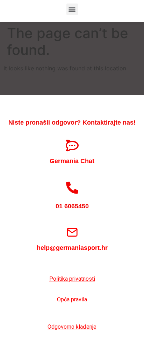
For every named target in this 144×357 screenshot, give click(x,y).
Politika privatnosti (72, 278)
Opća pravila (72, 299)
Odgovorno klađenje (72, 326)
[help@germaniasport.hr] (72, 232)
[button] (72, 9)
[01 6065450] (72, 187)
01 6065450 (72, 206)
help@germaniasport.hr (72, 247)
